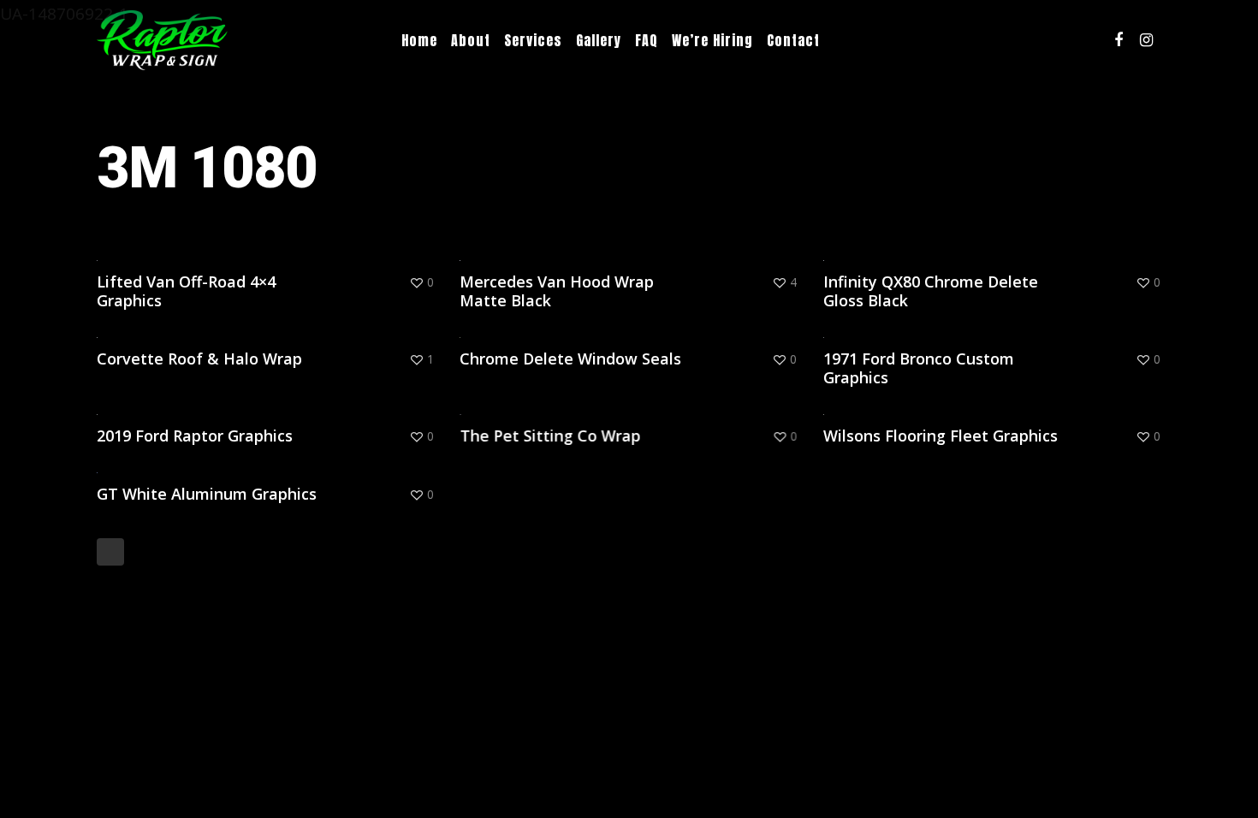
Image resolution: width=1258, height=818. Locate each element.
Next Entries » (110, 552)
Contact (793, 40)
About (470, 40)
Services (533, 40)
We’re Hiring (712, 40)
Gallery (598, 40)
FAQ (646, 40)
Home (419, 40)
